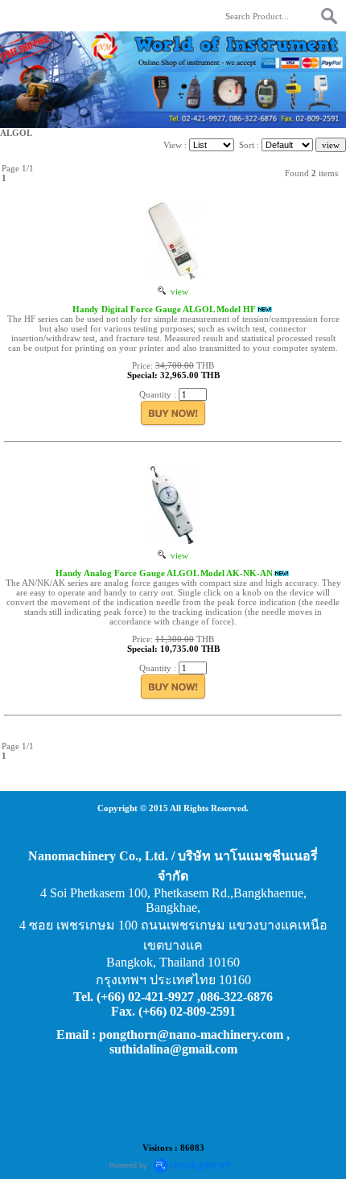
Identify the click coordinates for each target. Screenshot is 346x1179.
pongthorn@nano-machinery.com (191, 1034)
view (177, 291)
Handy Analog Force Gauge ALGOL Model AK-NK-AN (164, 573)
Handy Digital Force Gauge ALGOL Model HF (164, 309)
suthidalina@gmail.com (173, 1049)
